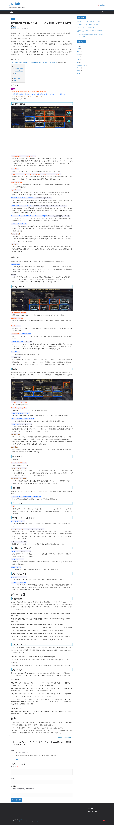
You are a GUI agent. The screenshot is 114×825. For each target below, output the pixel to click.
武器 (16, 73)
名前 (12, 778)
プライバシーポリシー (93, 812)
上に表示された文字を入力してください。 (23, 789)
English (102, 5)
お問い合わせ (90, 808)
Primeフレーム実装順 (64, 738)
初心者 (78, 73)
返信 (17, 759)
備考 (15, 81)
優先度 (78, 70)
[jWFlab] (11, 12)
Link (78, 62)
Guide (78, 59)
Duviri (78, 54)
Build (13, 18)
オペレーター (19, 76)
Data (78, 51)
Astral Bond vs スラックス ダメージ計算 (87, 24)
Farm (78, 57)
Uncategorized (81, 65)
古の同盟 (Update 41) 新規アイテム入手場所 (88, 22)
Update (79, 68)
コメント (14, 767)
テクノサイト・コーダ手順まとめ (85, 27)
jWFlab (14, 3)
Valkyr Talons (19, 71)
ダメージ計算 (18, 78)
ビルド (16, 66)
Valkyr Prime (19, 69)
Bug (78, 46)
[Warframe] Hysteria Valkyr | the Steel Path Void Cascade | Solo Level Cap (34, 62)
